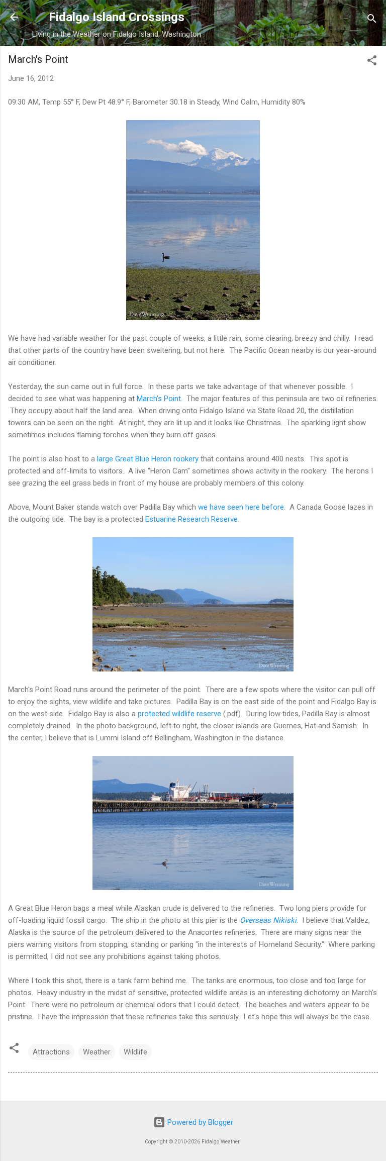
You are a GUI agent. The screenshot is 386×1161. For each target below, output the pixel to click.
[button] (372, 62)
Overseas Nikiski (268, 920)
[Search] (372, 20)
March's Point (159, 398)
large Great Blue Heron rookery (148, 458)
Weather (97, 1051)
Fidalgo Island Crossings (116, 17)
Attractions (51, 1051)
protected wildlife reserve (179, 713)
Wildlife (135, 1051)
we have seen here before (241, 507)
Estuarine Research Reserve (191, 519)
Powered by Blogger (199, 1122)
